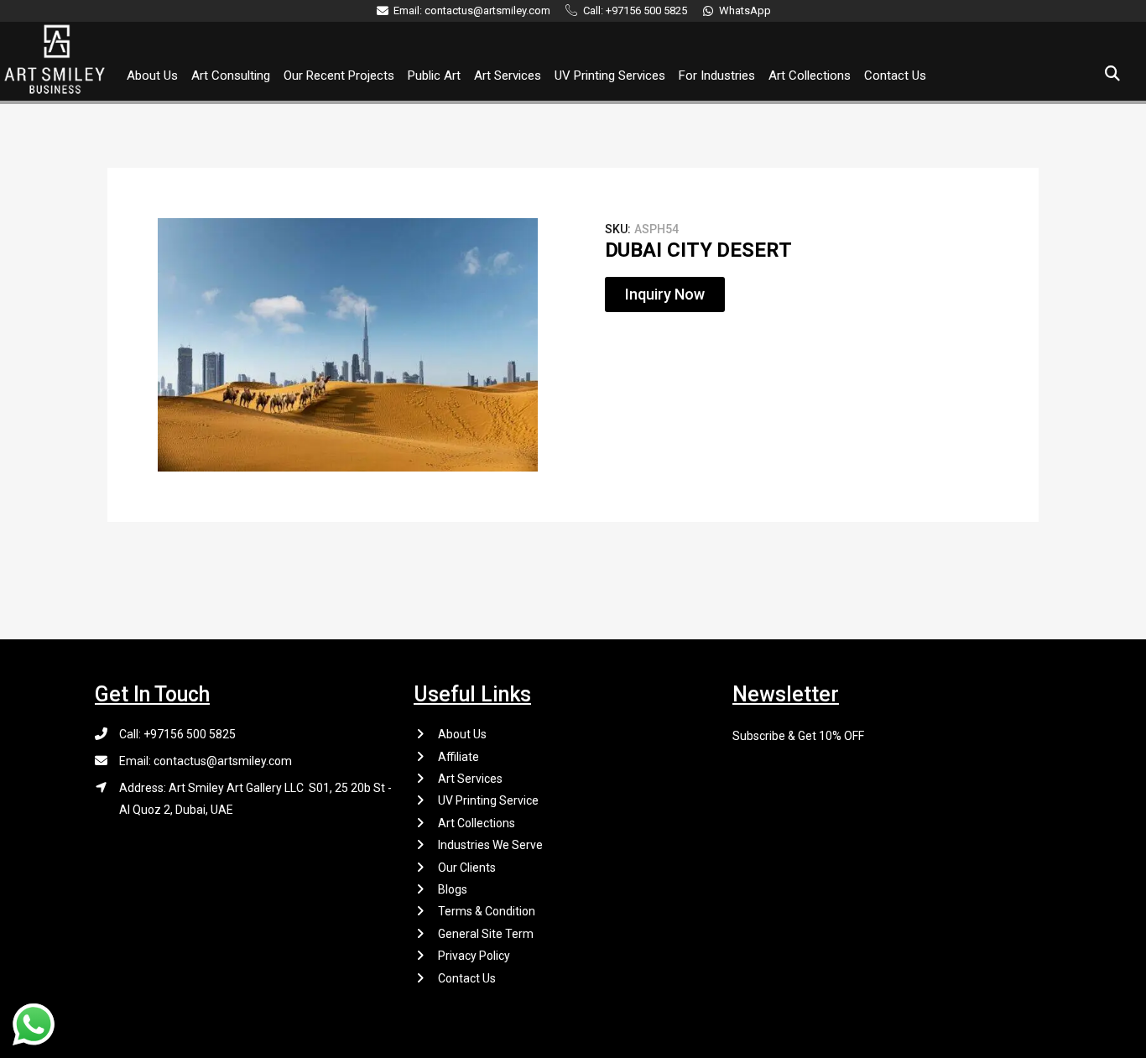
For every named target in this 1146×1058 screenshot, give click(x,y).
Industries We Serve (490, 845)
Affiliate (458, 757)
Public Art (434, 75)
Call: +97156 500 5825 (177, 734)
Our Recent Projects (339, 75)
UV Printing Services (610, 75)
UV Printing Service (488, 800)
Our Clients (467, 867)
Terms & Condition (486, 911)
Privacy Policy (474, 955)
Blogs (452, 889)
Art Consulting (230, 75)
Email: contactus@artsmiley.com (205, 761)
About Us (152, 75)
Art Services (507, 75)
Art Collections (809, 75)
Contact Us (895, 75)
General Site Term (486, 934)
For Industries (717, 75)
